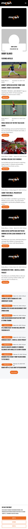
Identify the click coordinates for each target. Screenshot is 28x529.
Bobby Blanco (7, 295)
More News (14, 372)
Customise (14, 522)
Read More (5, 97)
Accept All (14, 518)
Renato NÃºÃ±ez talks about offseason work (13, 368)
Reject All (14, 526)
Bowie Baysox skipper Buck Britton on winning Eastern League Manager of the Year (13, 233)
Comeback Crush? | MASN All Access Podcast (13, 340)
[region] (14, 517)
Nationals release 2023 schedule (11, 159)
